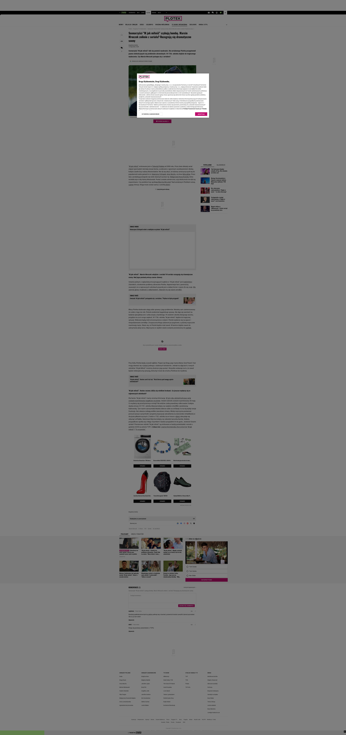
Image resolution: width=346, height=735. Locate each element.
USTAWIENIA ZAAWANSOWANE (150, 114)
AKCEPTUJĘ (201, 114)
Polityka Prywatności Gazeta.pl (192, 108)
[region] (173, 95)
